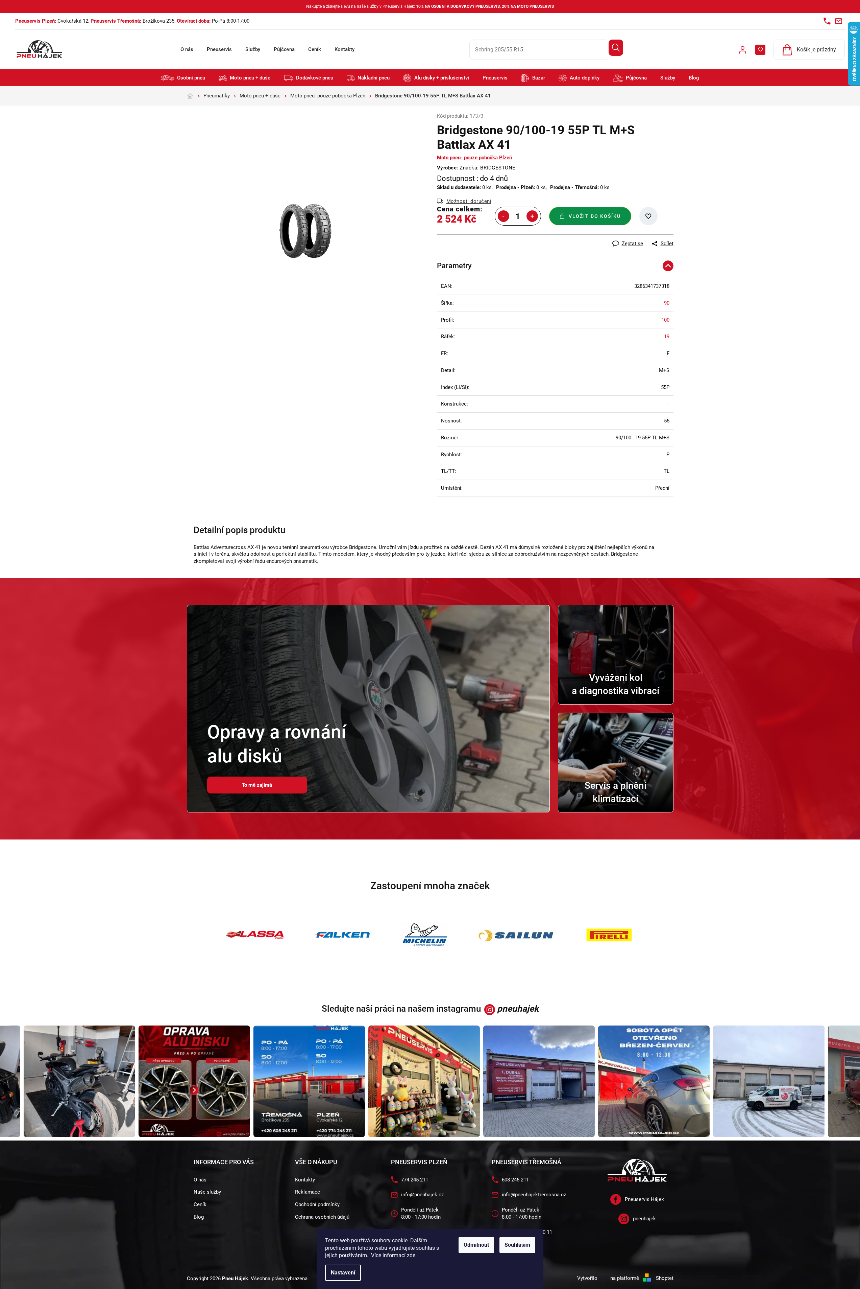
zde (411, 1255)
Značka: (488, 168)
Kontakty (344, 49)
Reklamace (307, 1192)
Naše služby (207, 1192)
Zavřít (474, 238)
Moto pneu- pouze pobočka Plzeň (474, 158)
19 (666, 336)
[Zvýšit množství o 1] (532, 216)
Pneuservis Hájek (644, 1199)
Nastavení (343, 1272)
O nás (186, 49)
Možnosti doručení (469, 201)
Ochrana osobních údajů (322, 1217)
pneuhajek (644, 1219)
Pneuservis (219, 49)
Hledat (616, 48)
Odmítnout (476, 1245)
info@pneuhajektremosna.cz (534, 1195)
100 (665, 320)
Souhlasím (517, 1245)
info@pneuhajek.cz (422, 1195)
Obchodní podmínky (317, 1204)
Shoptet (664, 1278)
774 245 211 (414, 1180)
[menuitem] (183, 78)
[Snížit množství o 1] (503, 216)
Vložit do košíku (595, 216)
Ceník (314, 49)
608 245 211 (515, 1180)
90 (666, 303)
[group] (166, 1081)
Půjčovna (284, 49)
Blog (199, 1217)
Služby (252, 49)
